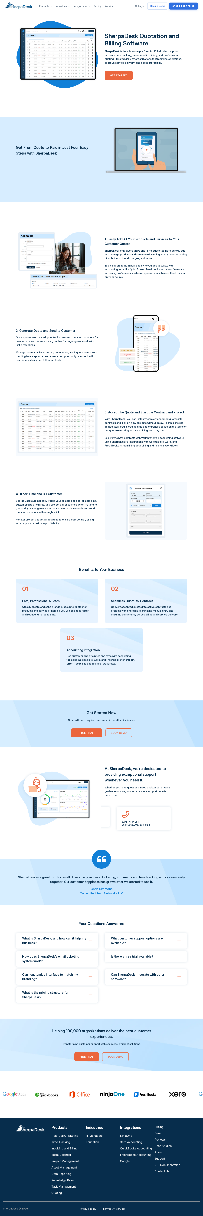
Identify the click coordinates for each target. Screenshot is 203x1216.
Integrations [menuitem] (80, 6)
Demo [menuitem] (158, 1133)
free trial (87, 732)
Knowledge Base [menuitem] (62, 1180)
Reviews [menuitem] (160, 1139)
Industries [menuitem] (61, 6)
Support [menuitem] (159, 1158)
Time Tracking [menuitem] (60, 1142)
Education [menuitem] (92, 1142)
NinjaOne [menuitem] (126, 1135)
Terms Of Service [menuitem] (114, 1208)
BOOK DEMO (119, 732)
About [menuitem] (158, 1152)
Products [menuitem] (44, 6)
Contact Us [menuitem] (161, 1171)
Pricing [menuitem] (98, 6)
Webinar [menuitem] (109, 6)
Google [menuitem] (125, 1161)
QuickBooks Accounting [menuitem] (136, 1148)
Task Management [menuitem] (63, 1186)
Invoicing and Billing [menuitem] (64, 1148)
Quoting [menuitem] (56, 1193)
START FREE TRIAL (183, 6)
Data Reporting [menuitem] (61, 1173)
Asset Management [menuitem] (64, 1167)
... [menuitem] (119, 6)
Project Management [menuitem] (65, 1161)
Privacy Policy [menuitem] (87, 1208)
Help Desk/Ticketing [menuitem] (64, 1135)
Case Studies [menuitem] (163, 1146)
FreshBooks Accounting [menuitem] (135, 1154)
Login (141, 6)
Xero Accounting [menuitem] (131, 1142)
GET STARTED (119, 75)
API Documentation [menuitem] (167, 1165)
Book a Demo (157, 6)
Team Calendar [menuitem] (61, 1154)
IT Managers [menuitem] (94, 1135)
